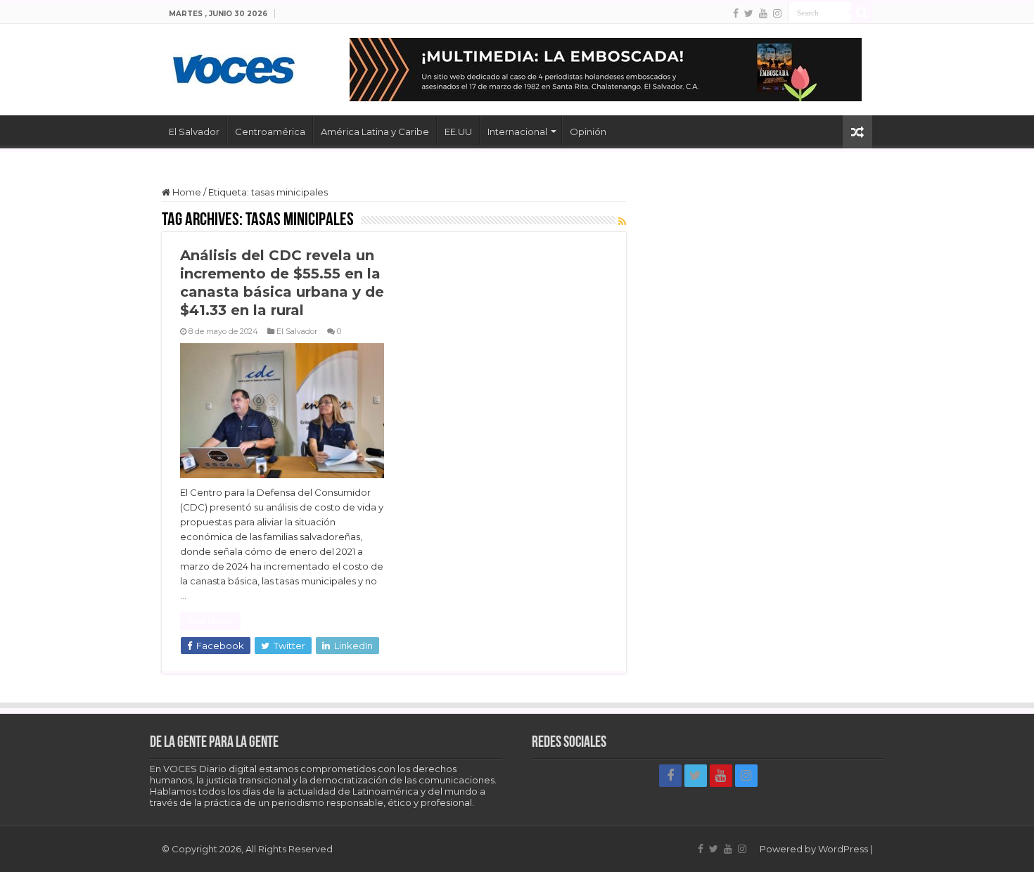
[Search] (861, 12)
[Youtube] (763, 13)
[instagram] (777, 13)
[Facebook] (736, 13)
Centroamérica (270, 131)
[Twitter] (749, 13)
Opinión (588, 131)
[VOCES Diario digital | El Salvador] (233, 67)
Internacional (517, 131)
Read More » (210, 621)
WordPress (843, 848)
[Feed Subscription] (622, 221)
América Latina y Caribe (375, 131)
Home (185, 192)
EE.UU (458, 131)
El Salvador (194, 131)
